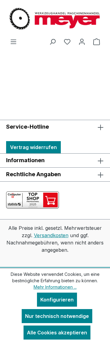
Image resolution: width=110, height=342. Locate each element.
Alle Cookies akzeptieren (57, 333)
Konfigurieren (57, 300)
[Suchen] (52, 41)
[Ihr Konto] (82, 41)
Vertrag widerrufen (33, 147)
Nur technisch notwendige (57, 316)
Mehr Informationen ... (55, 287)
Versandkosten (51, 235)
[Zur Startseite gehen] (55, 18)
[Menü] (13, 41)
